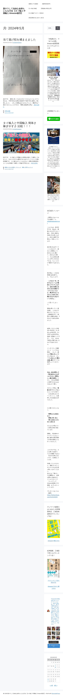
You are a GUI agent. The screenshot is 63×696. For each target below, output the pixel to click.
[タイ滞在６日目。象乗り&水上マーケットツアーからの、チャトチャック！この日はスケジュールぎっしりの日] (53, 638)
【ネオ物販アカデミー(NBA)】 (36, 13)
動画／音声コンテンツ (27, 167)
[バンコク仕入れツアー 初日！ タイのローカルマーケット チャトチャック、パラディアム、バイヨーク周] (58, 633)
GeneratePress (56, 693)
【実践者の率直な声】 (46, 8)
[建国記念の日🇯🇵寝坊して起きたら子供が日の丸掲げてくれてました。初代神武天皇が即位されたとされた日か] (49, 638)
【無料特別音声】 (46, 4)
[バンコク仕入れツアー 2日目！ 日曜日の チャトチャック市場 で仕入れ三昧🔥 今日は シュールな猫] (53, 633)
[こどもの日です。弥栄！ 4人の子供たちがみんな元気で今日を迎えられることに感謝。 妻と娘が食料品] (49, 628)
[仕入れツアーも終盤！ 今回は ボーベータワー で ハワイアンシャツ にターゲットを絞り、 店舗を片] (53, 628)
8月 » (55, 685)
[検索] (58, 28)
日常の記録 (7, 111)
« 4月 (51, 685)
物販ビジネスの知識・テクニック (13, 167)
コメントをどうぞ (9, 112)
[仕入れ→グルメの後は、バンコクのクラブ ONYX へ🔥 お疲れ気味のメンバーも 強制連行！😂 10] (58, 628)
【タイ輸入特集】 (32, 8)
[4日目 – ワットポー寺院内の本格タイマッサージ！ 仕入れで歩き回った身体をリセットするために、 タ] (49, 633)
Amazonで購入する (53, 541)
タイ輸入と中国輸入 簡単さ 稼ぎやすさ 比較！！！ (19, 124)
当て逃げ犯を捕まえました (19, 39)
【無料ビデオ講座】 (33, 4)
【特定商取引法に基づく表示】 (36, 17)
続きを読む (34, 163)
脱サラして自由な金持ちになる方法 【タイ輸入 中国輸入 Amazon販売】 (14, 10)
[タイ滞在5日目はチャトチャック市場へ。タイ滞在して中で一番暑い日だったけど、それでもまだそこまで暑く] (58, 638)
